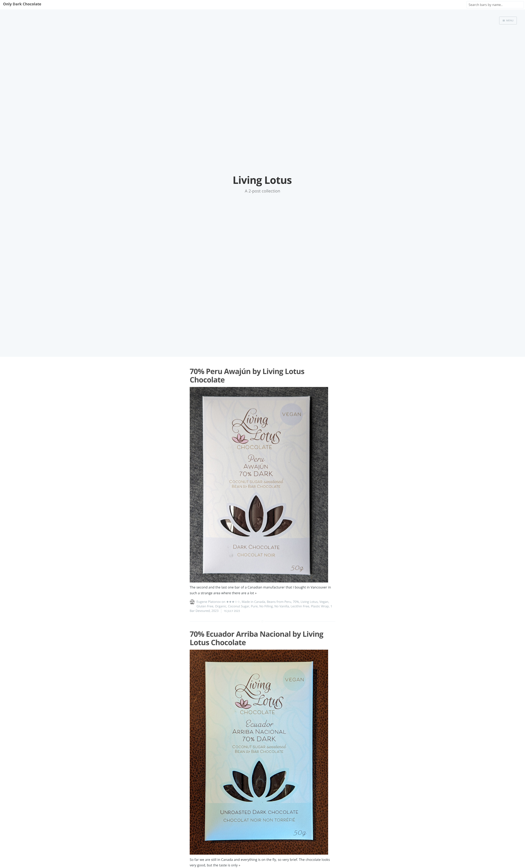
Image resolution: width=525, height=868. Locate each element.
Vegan (324, 602)
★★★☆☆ (233, 602)
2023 (215, 611)
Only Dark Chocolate (22, 4)
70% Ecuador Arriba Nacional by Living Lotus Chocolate (256, 638)
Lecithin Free (300, 606)
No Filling (266, 606)
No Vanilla (281, 606)
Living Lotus (309, 602)
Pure (254, 606)
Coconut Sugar (238, 606)
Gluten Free (204, 606)
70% (296, 602)
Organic (220, 606)
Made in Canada (253, 602)
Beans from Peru (279, 602)
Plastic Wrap (320, 606)
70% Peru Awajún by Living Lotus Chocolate (247, 375)
